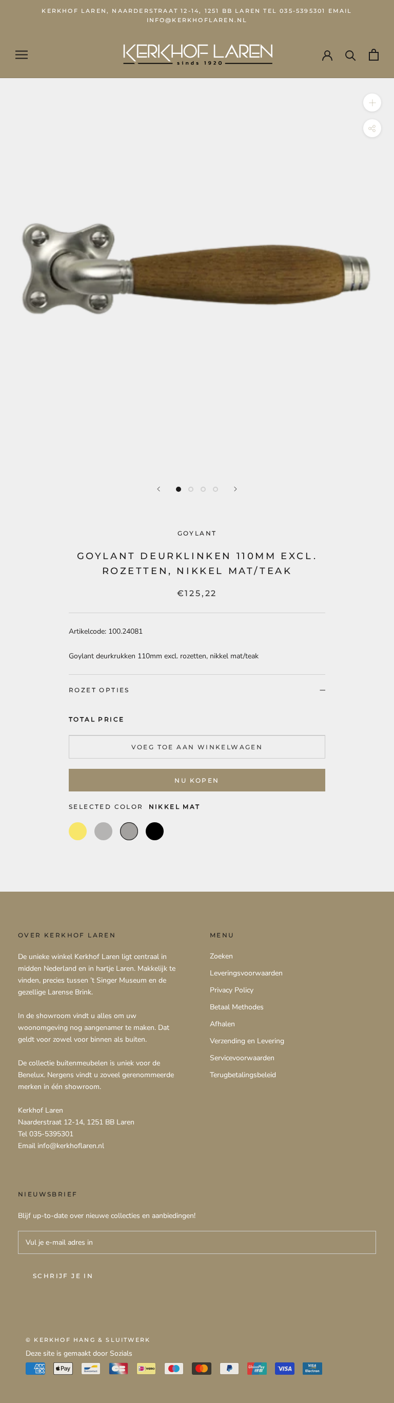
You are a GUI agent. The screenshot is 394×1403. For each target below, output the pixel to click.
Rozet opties (99, 690)
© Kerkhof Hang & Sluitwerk (88, 1339)
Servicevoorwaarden (242, 1058)
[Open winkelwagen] (374, 55)
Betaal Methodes (237, 1007)
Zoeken (221, 956)
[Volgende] (235, 489)
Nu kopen (196, 780)
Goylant (197, 533)
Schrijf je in (63, 1276)
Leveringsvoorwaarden (246, 973)
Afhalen (222, 1024)
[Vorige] (158, 489)
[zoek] (350, 54)
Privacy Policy (231, 990)
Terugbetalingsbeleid (243, 1075)
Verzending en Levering (247, 1041)
